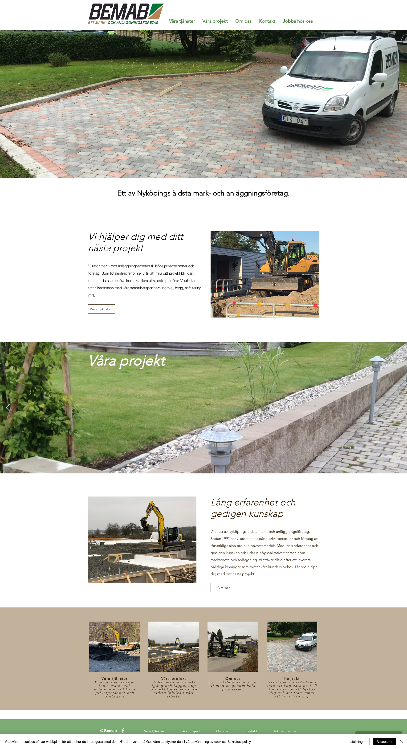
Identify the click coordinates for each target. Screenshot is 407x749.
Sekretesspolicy (239, 741)
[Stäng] (401, 741)
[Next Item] (399, 407)
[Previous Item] (8, 407)
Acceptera (384, 741)
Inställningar (357, 741)
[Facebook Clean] (123, 730)
